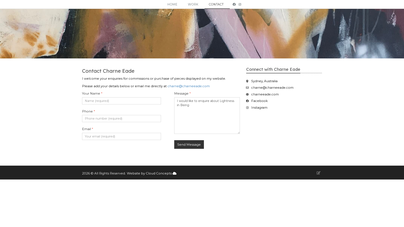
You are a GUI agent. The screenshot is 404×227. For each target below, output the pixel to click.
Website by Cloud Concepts (150, 173)
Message (182, 93)
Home (172, 4)
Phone (88, 111)
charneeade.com (265, 94)
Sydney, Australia (264, 81)
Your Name (92, 93)
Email (87, 129)
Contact (216, 4)
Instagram (259, 108)
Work (193, 4)
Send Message (189, 144)
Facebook (259, 101)
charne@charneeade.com (188, 86)
